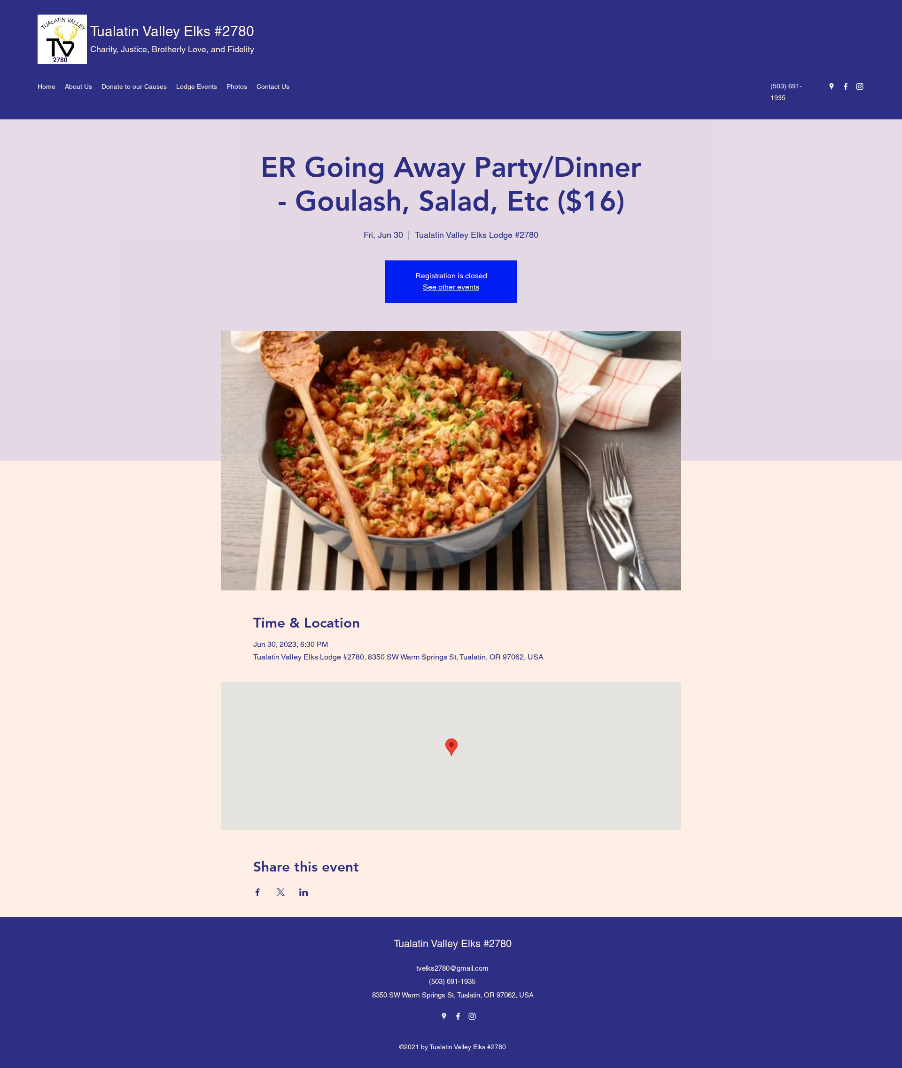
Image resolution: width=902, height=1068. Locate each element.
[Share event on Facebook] (257, 892)
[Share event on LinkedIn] (303, 892)
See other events (451, 287)
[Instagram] (859, 86)
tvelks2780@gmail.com (452, 968)
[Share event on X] (280, 892)
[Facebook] (845, 86)
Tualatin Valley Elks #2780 (172, 31)
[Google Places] (831, 86)
